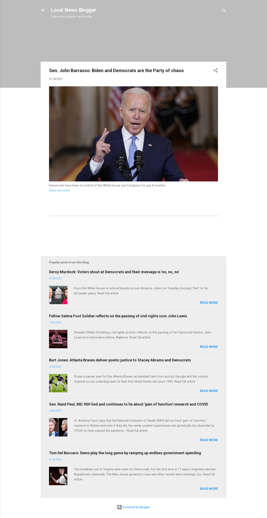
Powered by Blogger (136, 507)
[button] (215, 71)
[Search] (223, 11)
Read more (209, 303)
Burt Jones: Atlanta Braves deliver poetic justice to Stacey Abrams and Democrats (120, 360)
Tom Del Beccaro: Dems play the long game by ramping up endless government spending (125, 453)
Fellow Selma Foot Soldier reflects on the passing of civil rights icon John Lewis (118, 316)
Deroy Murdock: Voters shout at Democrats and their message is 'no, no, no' (114, 272)
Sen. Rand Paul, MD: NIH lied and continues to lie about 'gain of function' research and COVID (128, 404)
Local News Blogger (73, 10)
